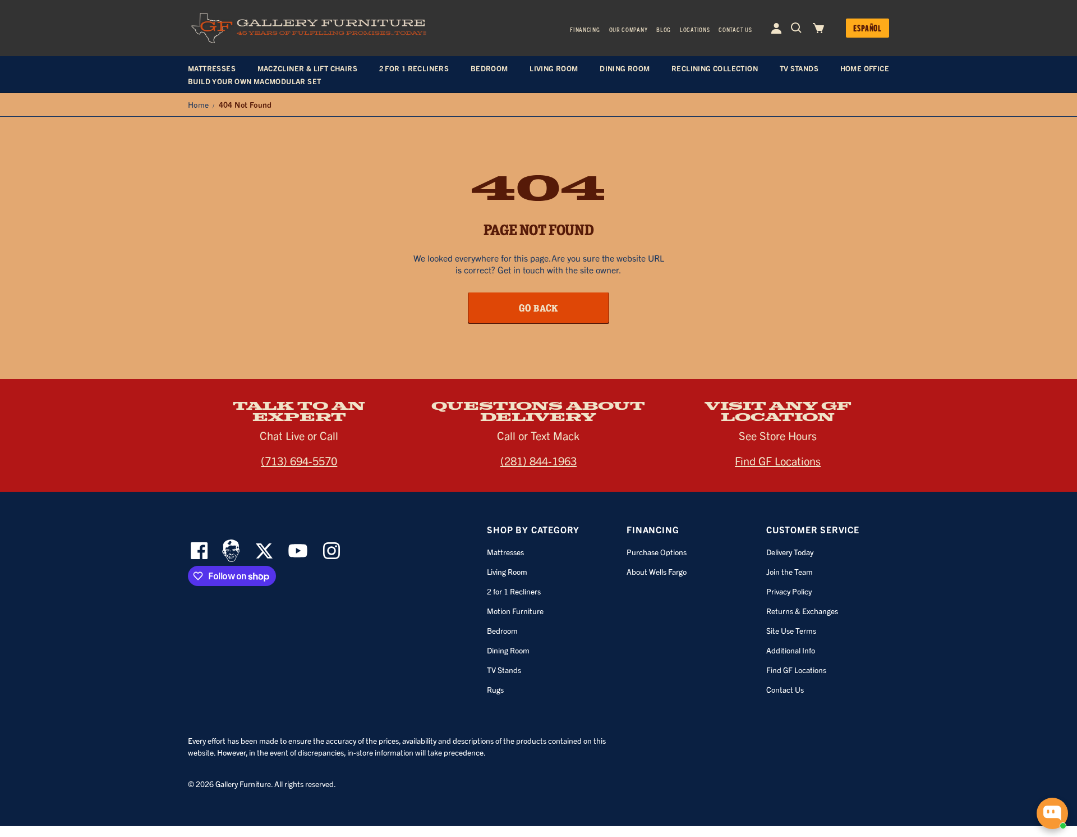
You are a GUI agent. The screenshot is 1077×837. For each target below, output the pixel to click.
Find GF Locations (778, 461)
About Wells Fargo (657, 571)
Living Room (507, 571)
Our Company (628, 29)
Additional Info (790, 650)
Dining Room (508, 650)
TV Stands (504, 670)
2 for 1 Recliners (514, 591)
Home (198, 104)
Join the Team (789, 571)
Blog (663, 29)
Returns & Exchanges (802, 611)
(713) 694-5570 (299, 461)
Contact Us (735, 29)
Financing (585, 29)
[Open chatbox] (1052, 813)
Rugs (495, 689)
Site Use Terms (791, 630)
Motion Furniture (515, 611)
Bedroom (502, 630)
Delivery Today (789, 552)
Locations (695, 29)
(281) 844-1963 (538, 461)
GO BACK (539, 307)
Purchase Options (657, 552)
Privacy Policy (789, 591)
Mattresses (505, 552)
